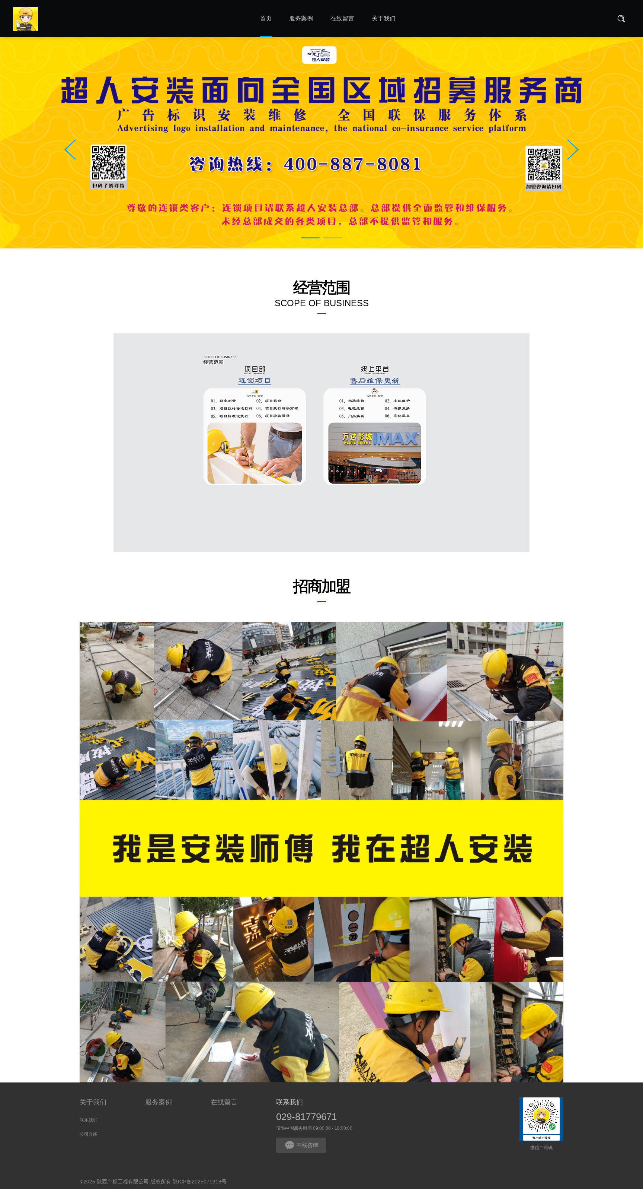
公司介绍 (88, 1134)
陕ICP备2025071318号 (200, 1182)
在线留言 (224, 1102)
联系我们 (88, 1120)
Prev (70, 149)
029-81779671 (306, 1116)
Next (573, 149)
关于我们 (93, 1102)
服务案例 (158, 1102)
